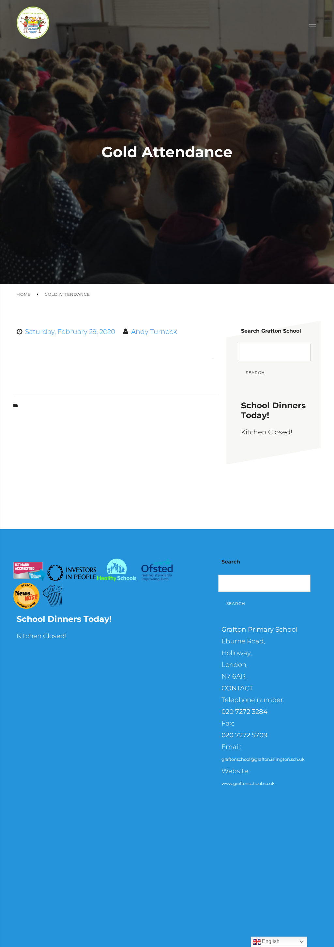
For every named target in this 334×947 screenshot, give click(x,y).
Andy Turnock (154, 331)
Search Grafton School (271, 331)
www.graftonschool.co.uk (248, 783)
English (270, 941)
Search (255, 372)
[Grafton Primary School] (33, 25)
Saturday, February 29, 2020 (70, 331)
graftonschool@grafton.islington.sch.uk (263, 759)
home (24, 294)
